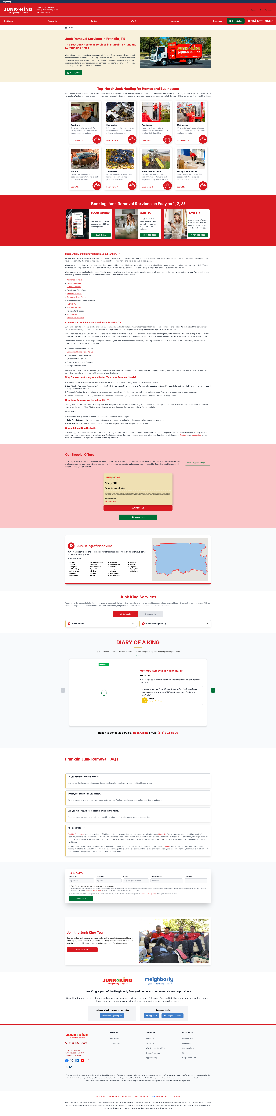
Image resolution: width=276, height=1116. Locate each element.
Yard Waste (111, 171)
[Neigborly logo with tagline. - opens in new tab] (159, 980)
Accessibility (126, 1096)
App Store (153, 1016)
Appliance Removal (74, 280)
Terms (87, 890)
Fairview (93, 571)
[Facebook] (67, 1060)
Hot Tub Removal (74, 304)
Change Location (45, 12)
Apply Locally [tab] (251, 10)
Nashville (162, 834)
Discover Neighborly (110, 1016)
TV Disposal (72, 314)
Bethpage (72, 573)
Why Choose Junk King (155, 1048)
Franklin (93, 573)
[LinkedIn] (77, 1060)
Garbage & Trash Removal (77, 297)
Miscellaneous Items (151, 171)
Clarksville (93, 569)
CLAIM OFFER (138, 508)
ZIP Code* (188, 876)
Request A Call (81, 898)
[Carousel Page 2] (138, 655)
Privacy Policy (96, 890)
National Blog (187, 1038)
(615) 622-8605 (149, 235)
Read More (80, 950)
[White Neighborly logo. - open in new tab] (7, 2)
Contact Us (150, 1043)
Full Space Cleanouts (187, 171)
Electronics (111, 125)
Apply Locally (151, 1058)
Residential (127, 614)
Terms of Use (100, 1096)
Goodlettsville (115, 564)
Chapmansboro (95, 567)
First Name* (73, 876)
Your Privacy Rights (162, 1096)
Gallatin (92, 575)
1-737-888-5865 (198, 235)
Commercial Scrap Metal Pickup (80, 352)
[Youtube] (82, 1060)
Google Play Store (174, 1016)
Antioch (72, 564)
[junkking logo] (83, 1035)
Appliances (147, 125)
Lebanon (113, 571)
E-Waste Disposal (74, 287)
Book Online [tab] (237, 21)
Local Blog (186, 1043)
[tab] (9, 21)
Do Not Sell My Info (141, 1096)
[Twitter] (72, 1060)
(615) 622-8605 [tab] (260, 21)
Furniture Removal (74, 294)
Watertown (134, 571)
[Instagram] (87, 1060)
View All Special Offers (196, 463)
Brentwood (73, 575)
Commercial (151, 614)
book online (196, 435)
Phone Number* (156, 876)
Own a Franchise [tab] (266, 10)
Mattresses (182, 125)
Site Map (186, 1053)
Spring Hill (134, 569)
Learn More (75, 140)
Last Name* (100, 876)
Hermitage (113, 567)
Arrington (73, 567)
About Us (150, 1038)
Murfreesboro (115, 575)
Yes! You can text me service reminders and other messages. (92, 886)
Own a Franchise (153, 1053)
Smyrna (133, 567)
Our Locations (188, 1048)
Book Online (75, 73)
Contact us (184, 435)
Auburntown (74, 571)
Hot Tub (74, 171)
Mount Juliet (114, 573)
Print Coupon (112, 501)
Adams (72, 562)
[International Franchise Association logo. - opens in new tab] (69, 1067)
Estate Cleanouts (74, 283)
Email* (125, 876)
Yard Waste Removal (75, 318)
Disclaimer (176, 1096)
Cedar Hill (93, 564)
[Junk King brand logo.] (18, 10)
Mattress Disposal (74, 307)
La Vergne (113, 569)
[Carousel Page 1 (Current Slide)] (136, 655)
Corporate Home (189, 1058)
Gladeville (113, 562)
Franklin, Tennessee (76, 834)
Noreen (132, 564)
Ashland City (74, 569)
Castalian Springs (96, 562)
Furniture (75, 125)
